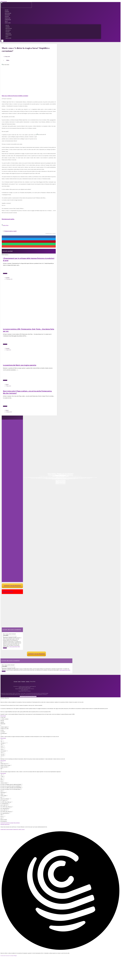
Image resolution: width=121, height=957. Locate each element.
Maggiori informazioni (60, 480)
